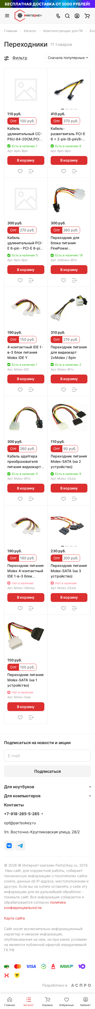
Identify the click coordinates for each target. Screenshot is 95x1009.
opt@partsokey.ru (20, 822)
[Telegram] (20, 846)
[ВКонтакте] (9, 846)
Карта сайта (14, 918)
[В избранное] (20, 171)
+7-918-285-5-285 (21, 814)
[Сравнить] (31, 171)
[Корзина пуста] (87, 15)
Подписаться (47, 771)
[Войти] (77, 15)
